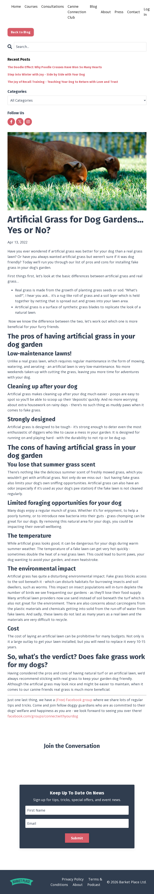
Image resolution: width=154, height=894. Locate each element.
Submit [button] (77, 838)
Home (16, 6)
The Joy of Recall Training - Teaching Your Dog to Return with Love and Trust (63, 82)
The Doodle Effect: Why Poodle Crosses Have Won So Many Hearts (55, 67)
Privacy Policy (73, 879)
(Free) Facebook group (74, 700)
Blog (93, 6)
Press (119, 12)
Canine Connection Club (77, 12)
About (106, 12)
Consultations (52, 6)
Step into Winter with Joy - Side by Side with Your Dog (46, 74)
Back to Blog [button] (20, 32)
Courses (31, 6)
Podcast (93, 884)
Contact (133, 12)
